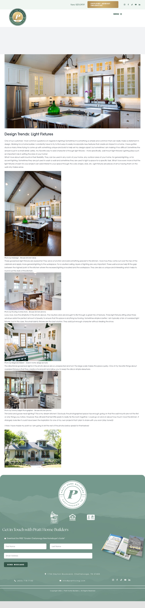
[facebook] (128, 4)
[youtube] (136, 4)
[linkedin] (139, 4)
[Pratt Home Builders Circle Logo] (72, 481)
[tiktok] (132, 4)
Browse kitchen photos (37, 312)
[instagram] (124, 4)
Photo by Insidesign (12, 258)
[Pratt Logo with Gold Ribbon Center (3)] (18, 9)
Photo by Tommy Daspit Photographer (19, 410)
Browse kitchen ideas (28, 258)
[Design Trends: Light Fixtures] (72, 91)
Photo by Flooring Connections (16, 312)
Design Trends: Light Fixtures (29, 134)
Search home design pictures (37, 363)
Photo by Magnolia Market (14, 363)
